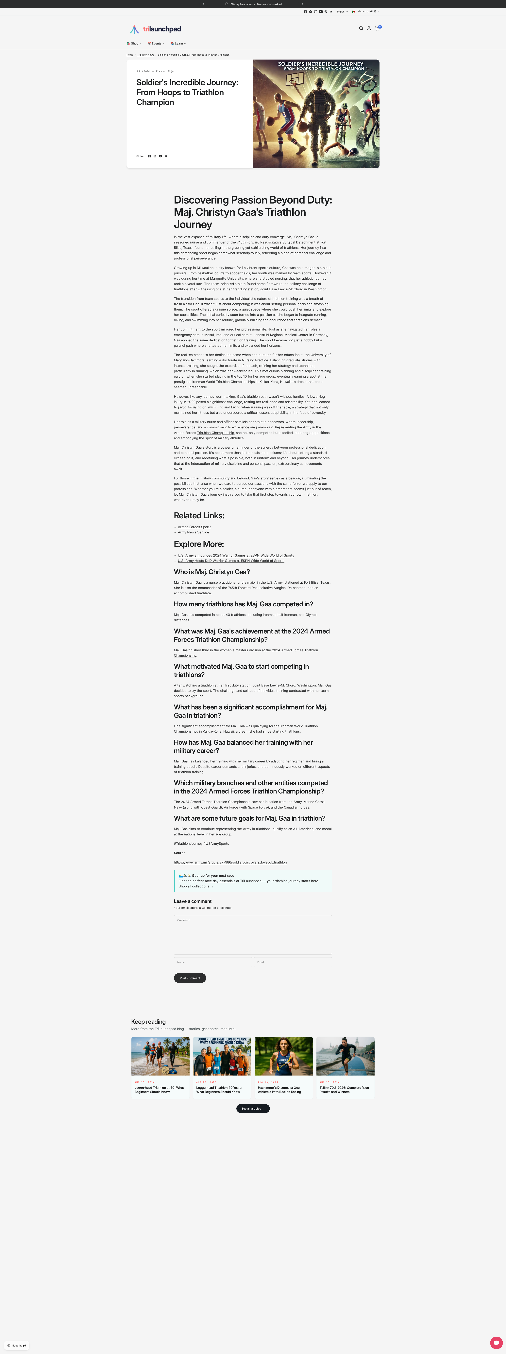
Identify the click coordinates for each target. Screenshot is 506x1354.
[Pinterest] (326, 11)
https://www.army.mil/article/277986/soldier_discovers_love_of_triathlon (230, 862)
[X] (310, 11)
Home (129, 54)
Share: (140, 156)
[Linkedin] (331, 11)
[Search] (361, 28)
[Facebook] (305, 11)
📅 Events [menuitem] (154, 43)
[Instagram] (315, 11)
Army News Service (193, 532)
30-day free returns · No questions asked (256, 4)
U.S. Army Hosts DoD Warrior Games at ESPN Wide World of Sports (231, 561)
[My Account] (369, 28)
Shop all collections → (196, 886)
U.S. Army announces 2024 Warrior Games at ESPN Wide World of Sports (236, 555)
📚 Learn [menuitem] (176, 43)
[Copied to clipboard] (166, 156)
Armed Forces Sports (194, 527)
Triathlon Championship (215, 433)
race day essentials (220, 881)
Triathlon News (145, 54)
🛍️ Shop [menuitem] (132, 43)
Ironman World (291, 726)
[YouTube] (320, 11)
